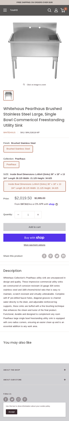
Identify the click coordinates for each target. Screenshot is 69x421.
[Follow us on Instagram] (18, 399)
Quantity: (8, 214)
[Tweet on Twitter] (57, 256)
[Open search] (49, 10)
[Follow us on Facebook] (5, 399)
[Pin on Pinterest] (50, 256)
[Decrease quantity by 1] (18, 214)
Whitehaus (9, 132)
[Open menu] (5, 10)
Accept (12, 412)
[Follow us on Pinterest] (24, 399)
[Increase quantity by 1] (38, 214)
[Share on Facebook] (44, 256)
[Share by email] (63, 256)
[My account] (56, 10)
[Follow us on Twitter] (12, 399)
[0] (63, 10)
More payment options (34, 245)
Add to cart (35, 227)
